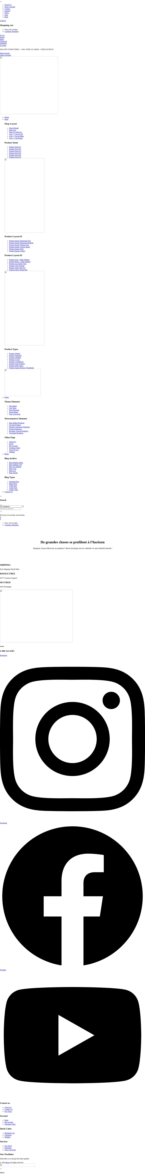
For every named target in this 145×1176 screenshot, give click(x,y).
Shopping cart (9, 1133)
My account (9, 1122)
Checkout (8, 1135)
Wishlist (7, 1137)
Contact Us (9, 1109)
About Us (8, 1107)
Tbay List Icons (10, 1150)
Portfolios (8, 1148)
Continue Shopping (11, 31)
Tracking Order (10, 1124)
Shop (6, 1120)
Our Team (8, 1111)
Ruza (8, 1162)
